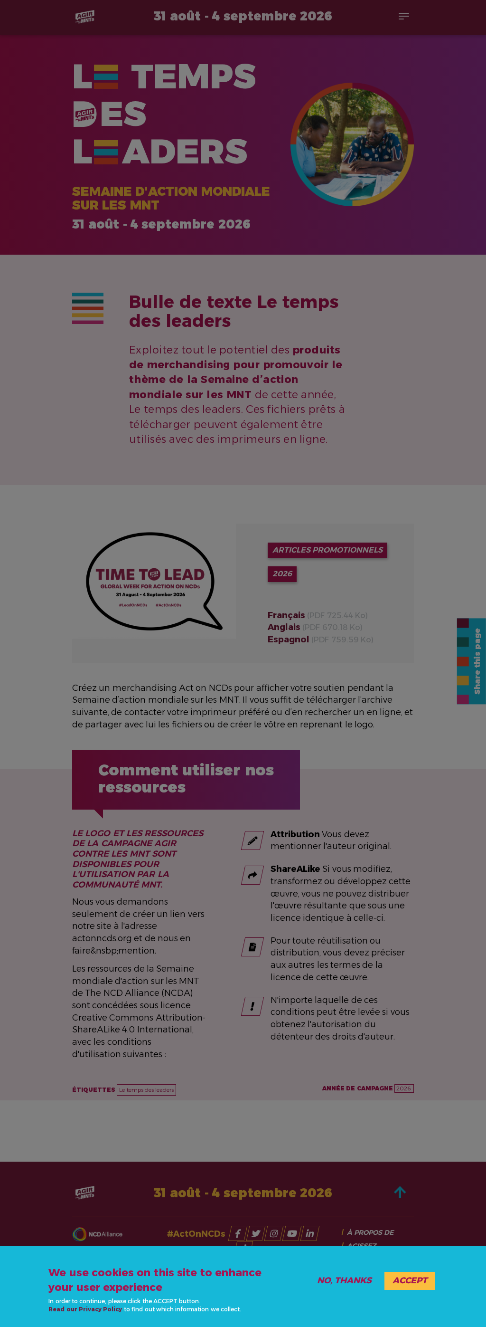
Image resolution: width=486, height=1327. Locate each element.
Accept (410, 1280)
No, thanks (344, 1280)
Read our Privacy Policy (85, 1309)
